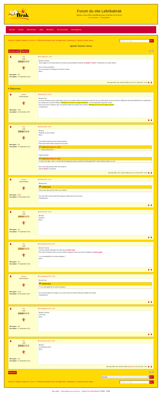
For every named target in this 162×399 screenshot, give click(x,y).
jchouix (23, 94)
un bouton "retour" (90, 63)
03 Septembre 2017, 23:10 (47, 244)
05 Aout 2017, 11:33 (45, 179)
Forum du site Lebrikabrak (99, 11)
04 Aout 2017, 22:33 (45, 94)
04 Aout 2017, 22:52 (45, 126)
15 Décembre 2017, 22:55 (47, 341)
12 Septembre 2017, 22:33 (47, 276)
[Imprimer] (150, 51)
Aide (41, 30)
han (24, 57)
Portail (20, 30)
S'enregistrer (105, 17)
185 (19, 74)
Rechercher (31, 30)
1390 (19, 110)
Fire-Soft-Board (93, 391)
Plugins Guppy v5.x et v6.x (25, 40)
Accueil (12, 30)
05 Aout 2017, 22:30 (45, 211)
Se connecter (93, 17)
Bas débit (55, 391)
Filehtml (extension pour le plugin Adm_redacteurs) (56, 40)
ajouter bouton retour (85, 40)
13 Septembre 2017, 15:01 (47, 308)
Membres (50, 30)
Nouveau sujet (14, 51)
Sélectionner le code (53, 147)
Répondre (24, 51)
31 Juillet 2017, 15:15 (46, 56)
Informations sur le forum (70, 391)
